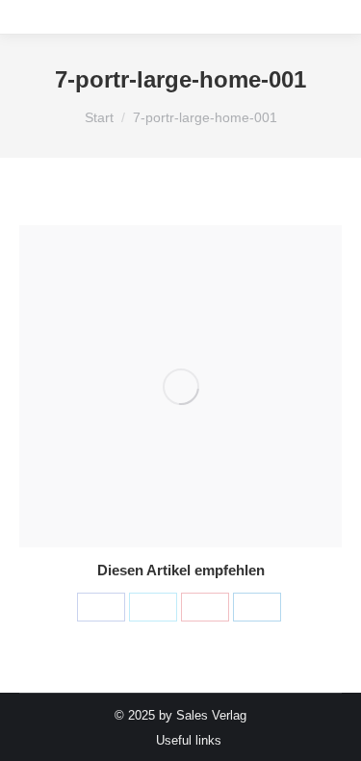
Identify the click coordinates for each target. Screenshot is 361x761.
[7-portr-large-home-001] (180, 386)
